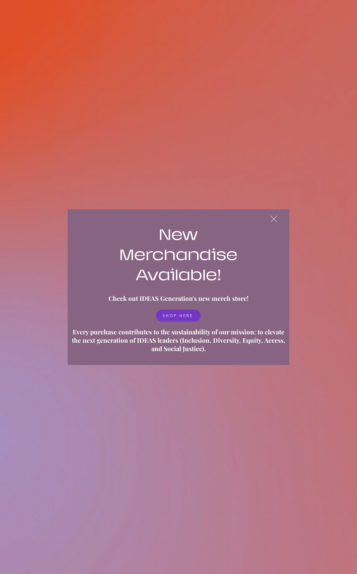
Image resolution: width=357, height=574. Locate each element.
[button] (274, 219)
